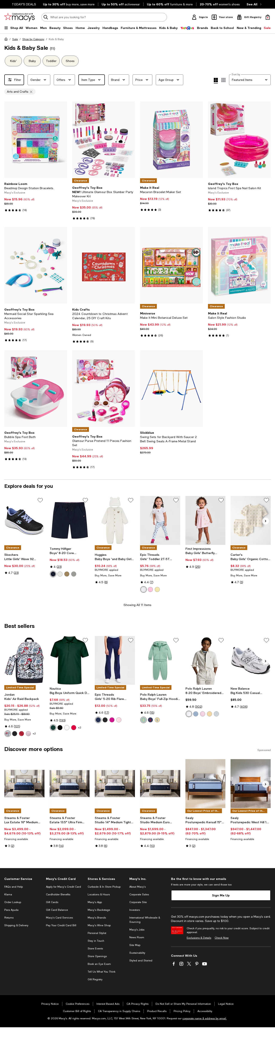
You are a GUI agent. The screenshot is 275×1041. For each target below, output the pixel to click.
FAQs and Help (13, 886)
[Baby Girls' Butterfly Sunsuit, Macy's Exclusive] (205, 520)
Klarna (8, 894)
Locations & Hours (99, 894)
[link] (35, 197)
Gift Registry (95, 979)
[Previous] (9, 139)
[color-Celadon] (143, 719)
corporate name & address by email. (204, 1018)
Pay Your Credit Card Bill (61, 925)
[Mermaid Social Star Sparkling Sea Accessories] (35, 265)
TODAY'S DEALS (24, 4)
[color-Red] (21, 733)
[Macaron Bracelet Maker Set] (171, 139)
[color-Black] (14, 733)
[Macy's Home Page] (19, 17)
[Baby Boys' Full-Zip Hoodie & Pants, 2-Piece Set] (160, 660)
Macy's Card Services (59, 917)
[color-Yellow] (157, 719)
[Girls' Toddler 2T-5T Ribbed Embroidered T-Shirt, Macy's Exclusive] (160, 520)
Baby (32, 61)
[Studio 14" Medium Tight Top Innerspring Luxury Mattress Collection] (115, 783)
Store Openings (97, 956)
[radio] (53, 574)
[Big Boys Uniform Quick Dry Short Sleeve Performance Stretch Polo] (70, 660)
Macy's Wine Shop (99, 925)
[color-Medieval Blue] (98, 719)
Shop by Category (33, 39)
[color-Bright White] (143, 589)
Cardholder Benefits (58, 894)
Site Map (134, 945)
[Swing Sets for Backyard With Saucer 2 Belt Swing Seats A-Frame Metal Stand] (171, 388)
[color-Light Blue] (195, 713)
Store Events (95, 948)
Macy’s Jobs (136, 929)
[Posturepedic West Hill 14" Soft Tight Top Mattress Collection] (251, 783)
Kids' (13, 61)
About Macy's (137, 886)
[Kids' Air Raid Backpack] (24, 660)
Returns (9, 917)
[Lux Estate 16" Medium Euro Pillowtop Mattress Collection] (24, 783)
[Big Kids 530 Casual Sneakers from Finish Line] (251, 660)
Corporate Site (138, 902)
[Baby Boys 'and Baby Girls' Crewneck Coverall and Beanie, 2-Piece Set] (115, 520)
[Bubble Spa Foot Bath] (35, 388)
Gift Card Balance (57, 909)
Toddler (51, 61)
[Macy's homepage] (6, 39)
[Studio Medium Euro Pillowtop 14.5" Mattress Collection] (160, 783)
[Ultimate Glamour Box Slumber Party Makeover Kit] (103, 139)
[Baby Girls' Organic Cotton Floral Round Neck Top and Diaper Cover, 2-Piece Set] (251, 520)
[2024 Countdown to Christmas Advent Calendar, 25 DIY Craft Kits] (103, 265)
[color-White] (60, 574)
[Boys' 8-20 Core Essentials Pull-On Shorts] (70, 520)
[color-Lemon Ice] (157, 589)
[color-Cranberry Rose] (112, 719)
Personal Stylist (97, 933)
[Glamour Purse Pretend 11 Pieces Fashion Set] (103, 388)
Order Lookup (12, 902)
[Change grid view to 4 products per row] (216, 80)
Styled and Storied (140, 960)
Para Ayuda (11, 909)
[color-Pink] (28, 733)
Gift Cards (52, 902)
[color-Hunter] (53, 727)
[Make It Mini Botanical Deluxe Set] (171, 265)
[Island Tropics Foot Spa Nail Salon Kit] (239, 139)
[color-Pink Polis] (118, 719)
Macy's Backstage (99, 909)
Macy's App (95, 902)
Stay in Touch (96, 940)
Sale (15, 39)
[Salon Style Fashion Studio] (239, 265)
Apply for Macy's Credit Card (63, 886)
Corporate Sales (139, 894)
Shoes (70, 61)
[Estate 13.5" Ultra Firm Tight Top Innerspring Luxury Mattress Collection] (70, 783)
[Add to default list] (40, 500)
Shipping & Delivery (16, 925)
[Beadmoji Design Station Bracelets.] (35, 139)
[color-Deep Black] (105, 719)
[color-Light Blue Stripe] (216, 713)
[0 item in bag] (268, 17)
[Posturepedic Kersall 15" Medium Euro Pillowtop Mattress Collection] (205, 783)
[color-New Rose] (202, 713)
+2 (34, 733)
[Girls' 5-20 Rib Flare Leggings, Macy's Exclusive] (115, 660)
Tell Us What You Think (101, 971)
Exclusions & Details (199, 937)
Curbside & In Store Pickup (104, 886)
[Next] (62, 139)
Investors (134, 909)
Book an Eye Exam (99, 963)
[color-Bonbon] (150, 589)
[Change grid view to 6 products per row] (223, 80)
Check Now (222, 937)
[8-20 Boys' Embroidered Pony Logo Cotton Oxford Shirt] (205, 660)
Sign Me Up (221, 895)
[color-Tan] (66, 574)
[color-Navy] (53, 574)
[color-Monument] (73, 574)
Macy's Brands (97, 917)
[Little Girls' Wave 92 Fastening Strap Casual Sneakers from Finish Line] (24, 520)
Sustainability (137, 952)
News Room (136, 937)
